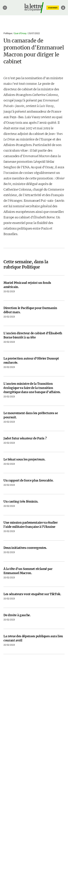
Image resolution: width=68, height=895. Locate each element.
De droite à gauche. (17, 615)
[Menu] (5, 8)
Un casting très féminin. (20, 501)
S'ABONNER (52, 8)
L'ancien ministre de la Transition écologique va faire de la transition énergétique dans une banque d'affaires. (32, 388)
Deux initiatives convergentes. (25, 548)
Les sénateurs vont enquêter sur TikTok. (32, 594)
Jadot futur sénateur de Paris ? (25, 438)
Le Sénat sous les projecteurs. (24, 459)
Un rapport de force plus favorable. (28, 480)
